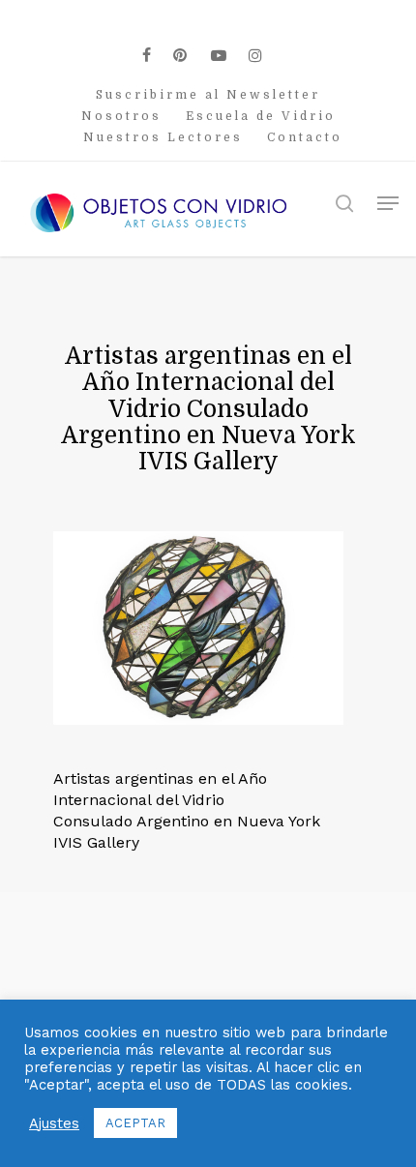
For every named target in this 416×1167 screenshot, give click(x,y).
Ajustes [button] (54, 1123)
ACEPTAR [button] (135, 1123)
